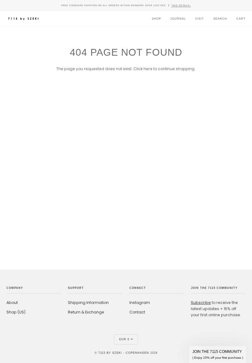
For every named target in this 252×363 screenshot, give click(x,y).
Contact (137, 312)
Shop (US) (16, 312)
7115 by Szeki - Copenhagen (123, 352)
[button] (217, 354)
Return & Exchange (86, 312)
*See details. (181, 5)
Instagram (139, 302)
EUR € (124, 339)
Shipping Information (88, 302)
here (148, 68)
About (12, 302)
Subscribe (201, 302)
